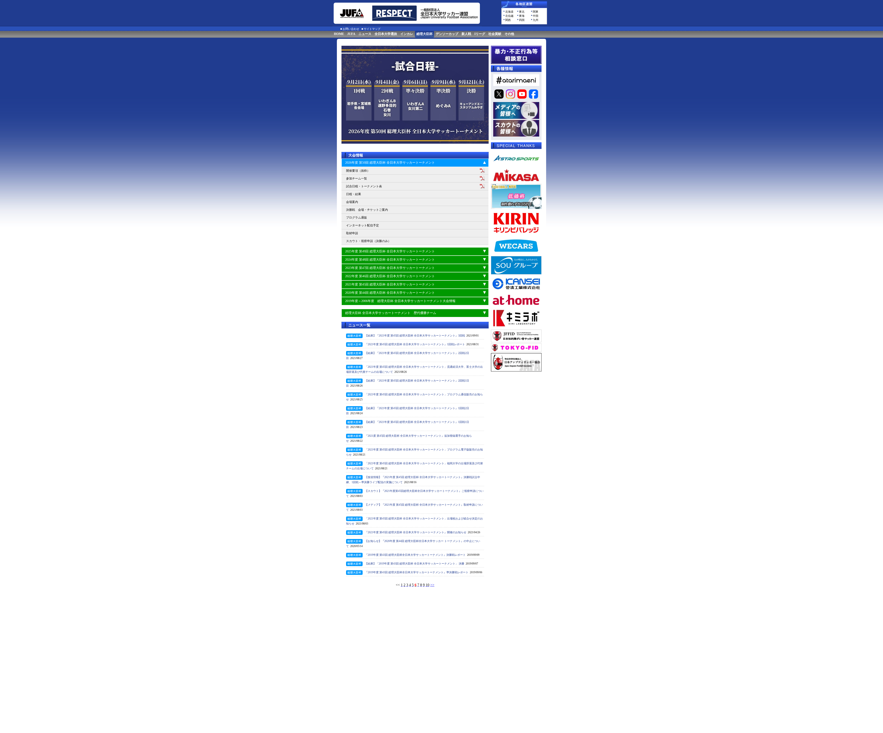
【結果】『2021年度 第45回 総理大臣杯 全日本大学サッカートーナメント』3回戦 (415, 335)
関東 (535, 11)
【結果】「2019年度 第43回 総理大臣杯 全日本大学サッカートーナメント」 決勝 (414, 563)
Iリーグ (479, 34)
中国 (535, 15)
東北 (522, 11)
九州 (535, 20)
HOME (339, 34)
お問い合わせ (351, 29)
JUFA (351, 34)
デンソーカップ (447, 34)
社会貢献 (494, 34)
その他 (509, 34)
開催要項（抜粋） (358, 170)
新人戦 (466, 34)
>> (432, 585)
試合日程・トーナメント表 (364, 186)
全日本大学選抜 (386, 34)
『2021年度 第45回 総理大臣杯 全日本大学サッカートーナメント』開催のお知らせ (415, 532)
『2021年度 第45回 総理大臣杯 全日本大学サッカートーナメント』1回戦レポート (415, 344)
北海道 (509, 11)
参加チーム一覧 (356, 178)
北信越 (509, 15)
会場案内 (352, 202)
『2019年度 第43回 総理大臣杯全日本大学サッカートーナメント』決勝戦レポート (415, 554)
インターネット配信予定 (362, 225)
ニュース (364, 34)
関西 (508, 20)
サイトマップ (372, 29)
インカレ (406, 34)
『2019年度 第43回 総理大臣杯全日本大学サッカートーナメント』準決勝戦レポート (416, 572)
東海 (522, 15)
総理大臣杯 (424, 34)
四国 (522, 20)
